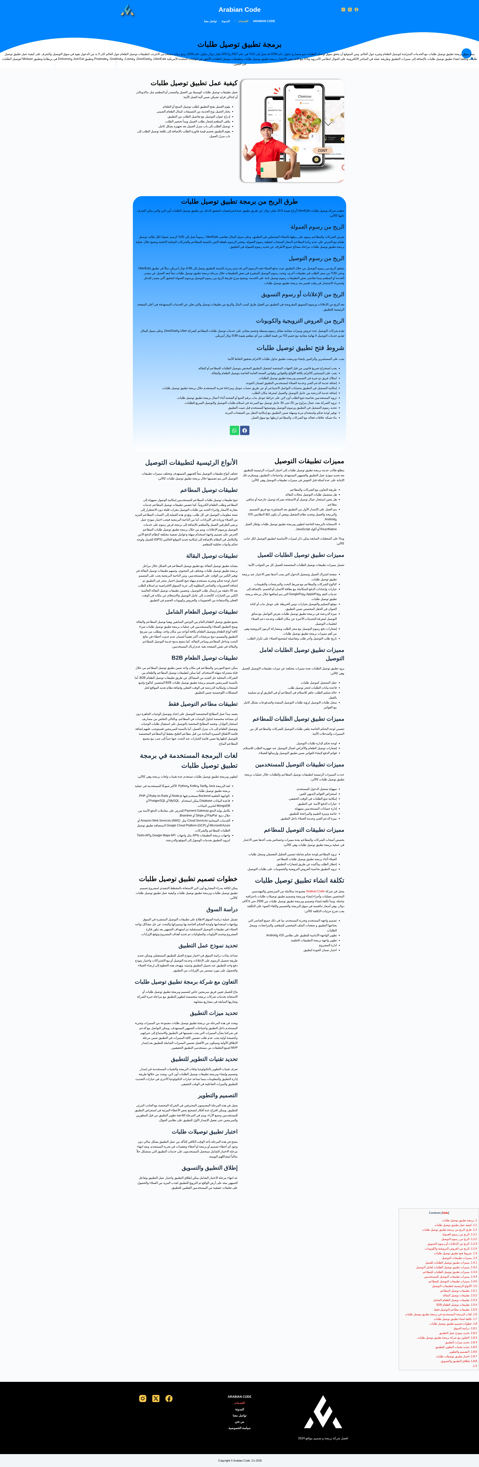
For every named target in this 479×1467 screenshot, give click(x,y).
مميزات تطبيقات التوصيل (459, 1257)
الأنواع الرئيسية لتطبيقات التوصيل (454, 1286)
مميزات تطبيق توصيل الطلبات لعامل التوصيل (446, 1267)
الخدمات (243, 21)
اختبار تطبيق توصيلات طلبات (456, 1356)
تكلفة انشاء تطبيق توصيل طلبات (455, 1318)
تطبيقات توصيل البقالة (460, 1295)
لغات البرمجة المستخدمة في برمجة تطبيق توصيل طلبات (441, 1314)
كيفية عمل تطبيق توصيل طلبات (455, 1225)
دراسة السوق (465, 1328)
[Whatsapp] (234, 430)
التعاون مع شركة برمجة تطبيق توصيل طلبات (447, 1337)
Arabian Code (264, 21)
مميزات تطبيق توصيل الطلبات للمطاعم (450, 1271)
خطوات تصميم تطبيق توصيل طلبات (453, 1323)
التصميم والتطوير (463, 1351)
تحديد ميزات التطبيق (461, 1342)
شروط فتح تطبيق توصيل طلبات (455, 1253)
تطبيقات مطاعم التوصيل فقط (455, 1309)
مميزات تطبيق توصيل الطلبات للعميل (451, 1262)
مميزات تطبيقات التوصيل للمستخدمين (450, 1276)
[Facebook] (356, 9)
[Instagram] (343, 9)
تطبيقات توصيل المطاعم (458, 1290)
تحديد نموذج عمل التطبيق (458, 1333)
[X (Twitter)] (350, 9)
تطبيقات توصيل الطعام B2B (457, 1304)
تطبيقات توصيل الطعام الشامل (455, 1300)
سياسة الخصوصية (239, 1428)
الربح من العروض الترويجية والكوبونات (451, 1248)
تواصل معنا (210, 21)
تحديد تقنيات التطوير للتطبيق (456, 1347)
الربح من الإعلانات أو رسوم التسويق (452, 1243)
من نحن (239, 1421)
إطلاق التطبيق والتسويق (459, 1361)
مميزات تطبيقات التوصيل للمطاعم (452, 1281)
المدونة (226, 21)
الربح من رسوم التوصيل (459, 1239)
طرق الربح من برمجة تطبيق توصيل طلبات (449, 1229)
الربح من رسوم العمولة (459, 1234)
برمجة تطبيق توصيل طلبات (459, 1220)
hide (445, 1212)
